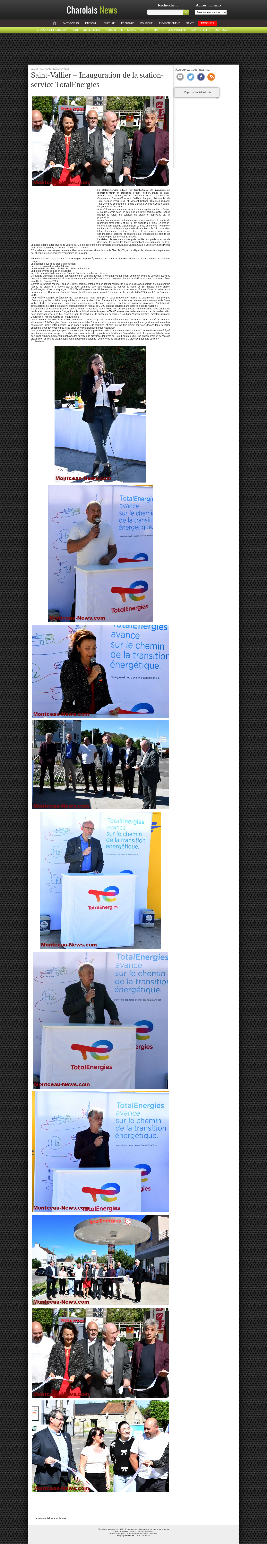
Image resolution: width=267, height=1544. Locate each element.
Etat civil (91, 23)
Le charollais (177, 30)
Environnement (169, 23)
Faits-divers (71, 23)
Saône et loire (200, 30)
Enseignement (92, 30)
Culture (109, 23)
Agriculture (114, 30)
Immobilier (207, 23)
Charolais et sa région (52, 30)
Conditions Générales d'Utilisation (142, 1533)
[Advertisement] (64, 213)
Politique (146, 23)
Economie (127, 23)
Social (131, 30)
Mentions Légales (117, 1533)
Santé (190, 23)
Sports (158, 30)
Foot (75, 30)
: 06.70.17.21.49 (133, 1536)
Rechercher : (168, 5)
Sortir (144, 30)
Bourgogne (222, 30)
